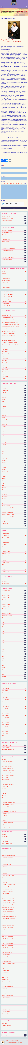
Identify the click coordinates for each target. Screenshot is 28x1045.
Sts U (13, 662)
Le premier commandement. (8, 927)
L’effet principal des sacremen (8, 886)
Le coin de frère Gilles (6, 305)
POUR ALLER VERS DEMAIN (13, 749)
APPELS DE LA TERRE (14, 745)
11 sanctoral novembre (14, 613)
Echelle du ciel (14, 523)
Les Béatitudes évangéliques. (8, 859)
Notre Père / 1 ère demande (7, 950)
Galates (13, 401)
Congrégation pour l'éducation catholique (10, 324)
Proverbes (13, 478)
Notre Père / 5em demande (7, 941)
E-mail (2, 170)
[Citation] (10, 183)
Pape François (5, 349)
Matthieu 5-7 (14, 462)
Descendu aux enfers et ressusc (8, 981)
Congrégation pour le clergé (7, 317)
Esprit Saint (4, 974)
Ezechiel (13, 397)
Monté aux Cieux (5, 979)
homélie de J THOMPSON (7, 294)
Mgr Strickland (13, 836)
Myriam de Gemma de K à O (14, 512)
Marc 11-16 (14, 458)
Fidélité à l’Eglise (5, 782)
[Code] (20, 183)
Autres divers (13, 222)
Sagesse (13, 483)
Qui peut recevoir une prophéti (8, 804)
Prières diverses (5, 564)
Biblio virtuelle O (5, 715)
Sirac (13, 485)
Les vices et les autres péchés (8, 853)
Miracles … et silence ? (6, 806)
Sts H (14, 633)
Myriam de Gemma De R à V (14, 516)
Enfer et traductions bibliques (8, 775)
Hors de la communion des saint (8, 963)
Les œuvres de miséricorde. (7, 857)
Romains (13, 480)
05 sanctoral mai (14, 599)
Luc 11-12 (14, 442)
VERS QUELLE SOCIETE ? (14, 752)
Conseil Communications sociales (9, 337)
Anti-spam (3, 200)
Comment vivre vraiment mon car (9, 800)
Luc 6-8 (14, 437)
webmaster (4, 1023)
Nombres (13, 476)
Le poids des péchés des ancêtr (8, 802)
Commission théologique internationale (10, 344)
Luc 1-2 (14, 433)
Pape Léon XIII (5, 369)
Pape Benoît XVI (5, 351)
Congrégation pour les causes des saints (10, 326)
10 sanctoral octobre (14, 611)
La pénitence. (5, 873)
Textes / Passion (14, 241)
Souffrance (4, 795)
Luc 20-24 (14, 449)
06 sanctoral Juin (14, 602)
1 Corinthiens (13, 496)
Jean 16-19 (14, 422)
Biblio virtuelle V (5, 729)
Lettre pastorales (5, 303)
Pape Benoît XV (5, 376)
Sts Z (13, 674)
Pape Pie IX (4, 367)
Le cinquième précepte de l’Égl (8, 895)
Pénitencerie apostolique (7, 347)
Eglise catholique (5, 970)
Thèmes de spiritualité (13, 525)
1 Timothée (13, 492)
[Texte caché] (15, 183)
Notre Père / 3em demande (7, 945)
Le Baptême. (4, 882)
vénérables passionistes (14, 220)
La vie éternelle (5, 956)
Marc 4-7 (14, 453)
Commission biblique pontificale (8, 340)
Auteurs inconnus (5, 735)
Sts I (14, 635)
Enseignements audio (13, 519)
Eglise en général (5, 972)
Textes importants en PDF (7, 313)
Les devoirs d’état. (6, 893)
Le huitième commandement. (8, 911)
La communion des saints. (7, 965)
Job (13, 428)
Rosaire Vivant (5, 282)
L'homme (4, 990)
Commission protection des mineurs (9, 342)
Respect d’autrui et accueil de (8, 768)
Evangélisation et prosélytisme (8, 827)
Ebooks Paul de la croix (13, 234)
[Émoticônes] (21, 183)
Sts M (14, 644)
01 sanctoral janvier (14, 590)
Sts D (14, 624)
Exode (13, 399)
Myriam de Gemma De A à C (14, 507)
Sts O (13, 649)
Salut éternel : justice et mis (7, 766)
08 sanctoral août (14, 606)
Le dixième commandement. (8, 909)
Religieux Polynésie (6, 1011)
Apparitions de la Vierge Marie (8, 784)
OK (25, 1035)
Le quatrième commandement (8, 920)
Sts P (14, 651)
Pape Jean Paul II (5, 353)
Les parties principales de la (8, 999)
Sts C (14, 622)
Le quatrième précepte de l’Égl (8, 898)
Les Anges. (4, 993)
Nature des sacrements (7, 889)
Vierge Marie (4, 581)
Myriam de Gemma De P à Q (14, 514)
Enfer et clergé (5, 777)
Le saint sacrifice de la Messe (8, 875)
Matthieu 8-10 (14, 464)
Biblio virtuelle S (5, 724)
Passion (4, 560)
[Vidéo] (18, 183)
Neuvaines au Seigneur (7, 555)
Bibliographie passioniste (13, 230)
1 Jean (13, 501)
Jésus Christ (4, 988)
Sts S (14, 658)
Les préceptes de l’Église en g (8, 907)
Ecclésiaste (13, 392)
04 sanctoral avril (14, 597)
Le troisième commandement (8, 923)
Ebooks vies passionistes (13, 250)
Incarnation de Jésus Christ (7, 986)
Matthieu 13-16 (14, 469)
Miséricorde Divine (6, 285)
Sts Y (13, 672)
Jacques (13, 410)
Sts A (14, 617)
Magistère (13, 834)
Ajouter (14, 208)
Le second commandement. (8, 925)
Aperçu (24, 183)
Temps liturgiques (5, 583)
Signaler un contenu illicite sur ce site (14, 1042)
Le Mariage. (4, 866)
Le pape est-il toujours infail (7, 761)
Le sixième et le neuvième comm (9, 916)
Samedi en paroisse (6, 280)
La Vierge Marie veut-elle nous (8, 770)
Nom (2, 165)
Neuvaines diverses (6, 551)
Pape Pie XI (4, 362)
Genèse (13, 403)
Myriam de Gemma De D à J (13, 510)
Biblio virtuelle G (5, 699)
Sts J (14, 638)
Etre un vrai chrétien (6, 1002)
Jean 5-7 (14, 415)
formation (4, 273)
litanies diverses (5, 546)
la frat (3, 271)
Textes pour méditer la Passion (13, 261)
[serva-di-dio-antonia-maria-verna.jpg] (14, 30)
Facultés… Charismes (6, 793)
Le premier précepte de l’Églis (8, 904)
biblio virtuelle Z (5, 733)
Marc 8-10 (14, 455)
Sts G (14, 631)
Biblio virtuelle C (5, 690)
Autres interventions (6, 287)
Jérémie (13, 426)
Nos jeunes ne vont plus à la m (8, 818)
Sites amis (4, 1016)
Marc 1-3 (14, 451)
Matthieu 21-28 (14, 474)
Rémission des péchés (6, 961)
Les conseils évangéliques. (7, 891)
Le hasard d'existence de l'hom (8, 824)
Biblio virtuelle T (5, 726)
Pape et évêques (5, 968)
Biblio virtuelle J (5, 706)
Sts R (14, 656)
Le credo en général (6, 997)
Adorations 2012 (5, 539)
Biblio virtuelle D (5, 692)
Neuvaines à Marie (6, 553)
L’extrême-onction (6, 871)
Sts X (13, 669)
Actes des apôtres (14, 385)
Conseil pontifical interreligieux (8, 333)
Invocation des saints (6, 932)
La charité (4, 820)
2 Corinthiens (13, 498)
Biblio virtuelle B (5, 688)
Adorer (3, 791)
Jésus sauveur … (5, 786)
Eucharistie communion (7, 877)
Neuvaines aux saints (6, 558)
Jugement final (5, 977)
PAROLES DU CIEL (13, 747)
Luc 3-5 (14, 435)
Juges (13, 431)
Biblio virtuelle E (5, 695)
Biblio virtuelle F (5, 697)
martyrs (14, 678)
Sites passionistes (6, 1009)
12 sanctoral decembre (14, 615)
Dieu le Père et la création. (7, 995)
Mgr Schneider (13, 838)
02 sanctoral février (14, 593)
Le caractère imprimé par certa (8, 884)
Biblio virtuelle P (5, 717)
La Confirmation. (5, 880)
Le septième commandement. (8, 914)
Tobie (13, 489)
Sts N (14, 647)
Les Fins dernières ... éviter (7, 850)
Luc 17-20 (14, 446)
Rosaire (3, 569)
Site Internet (3, 176)
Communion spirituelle (6, 772)
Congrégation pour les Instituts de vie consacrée (12, 328)
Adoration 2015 (5, 544)
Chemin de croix (5, 562)
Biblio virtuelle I (5, 704)
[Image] (16, 183)
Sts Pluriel (14, 676)
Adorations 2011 (5, 537)
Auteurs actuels (5, 738)
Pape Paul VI (4, 356)
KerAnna (13, 243)
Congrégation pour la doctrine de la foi (10, 322)
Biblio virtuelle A (5, 686)
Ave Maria (4, 934)
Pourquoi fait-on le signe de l (8, 822)
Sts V (14, 665)
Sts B (14, 620)
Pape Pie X (4, 365)
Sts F (14, 629)
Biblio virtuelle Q (5, 719)
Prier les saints (5, 567)
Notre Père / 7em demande (7, 936)
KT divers (13, 521)
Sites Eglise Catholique (6, 1013)
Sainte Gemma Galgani (13, 259)
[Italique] (3, 183)
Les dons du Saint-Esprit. (7, 862)
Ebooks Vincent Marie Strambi (13, 237)
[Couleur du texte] (8, 183)
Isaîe (13, 408)
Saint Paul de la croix (13, 252)
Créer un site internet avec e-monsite (13, 1040)
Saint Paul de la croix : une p (7, 264)
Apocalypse (13, 388)
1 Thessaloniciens (13, 505)
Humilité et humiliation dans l (8, 815)
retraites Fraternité (6, 276)
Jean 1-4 (14, 413)
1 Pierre (13, 503)
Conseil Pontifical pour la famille (8, 331)
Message (3, 181)
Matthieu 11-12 (14, 467)
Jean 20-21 (13, 424)
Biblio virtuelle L (5, 708)
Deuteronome (13, 390)
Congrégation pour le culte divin (8, 319)
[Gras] (1, 183)
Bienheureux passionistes (13, 218)
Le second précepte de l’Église (8, 902)
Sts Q (13, 653)
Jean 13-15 (14, 419)
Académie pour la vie (6, 315)
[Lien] (13, 183)
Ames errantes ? (5, 779)
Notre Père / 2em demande (7, 947)
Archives (14, 759)
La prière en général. (6, 954)
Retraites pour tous (6, 278)
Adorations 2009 (5, 533)
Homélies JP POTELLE (6, 301)
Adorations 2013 (5, 542)
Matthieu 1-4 (14, 460)
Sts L (14, 642)
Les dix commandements (7, 929)
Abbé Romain (13, 841)
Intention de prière (6, 1027)
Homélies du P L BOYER (7, 296)
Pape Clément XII (5, 371)
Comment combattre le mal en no (9, 811)
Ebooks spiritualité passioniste (13, 248)
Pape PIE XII (4, 360)
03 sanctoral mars (14, 595)
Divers (3, 378)
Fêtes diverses (5, 578)
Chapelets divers (5, 571)
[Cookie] (3, 1042)
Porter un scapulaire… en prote (8, 763)
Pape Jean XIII (5, 358)
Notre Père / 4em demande (7, 943)
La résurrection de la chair (7, 959)
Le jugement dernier (6, 813)
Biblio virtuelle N (5, 713)
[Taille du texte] (6, 183)
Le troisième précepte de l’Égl (8, 900)
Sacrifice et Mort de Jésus (7, 983)
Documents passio (13, 246)
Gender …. (4, 797)
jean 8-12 (14, 417)
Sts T (14, 660)
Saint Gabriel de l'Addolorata (13, 257)
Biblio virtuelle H (5, 701)
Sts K (13, 640)
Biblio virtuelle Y (5, 731)
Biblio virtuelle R (5, 722)
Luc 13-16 (14, 444)
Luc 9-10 (14, 440)
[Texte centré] (12, 183)
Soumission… (5, 788)
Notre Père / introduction (7, 952)
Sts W (13, 667)
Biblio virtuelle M (5, 710)
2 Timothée (13, 494)
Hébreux (13, 406)
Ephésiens (13, 394)
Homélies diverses (13, 239)
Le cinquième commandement (8, 918)
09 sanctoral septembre (14, 608)
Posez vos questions (6, 1025)
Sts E (14, 626)
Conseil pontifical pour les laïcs (8, 335)
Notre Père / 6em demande (7, 938)
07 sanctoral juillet (14, 604)
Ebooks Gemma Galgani (13, 232)
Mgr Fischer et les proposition (8, 843)
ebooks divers (13, 255)
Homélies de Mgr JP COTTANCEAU (9, 299)
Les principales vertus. (6, 864)
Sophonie (13, 487)
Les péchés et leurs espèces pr (8, 855)
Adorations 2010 (5, 535)
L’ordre (3, 868)
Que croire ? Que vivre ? (7, 809)
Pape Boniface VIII (6, 374)
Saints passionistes (13, 216)
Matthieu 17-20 (14, 471)
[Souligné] (4, 183)
